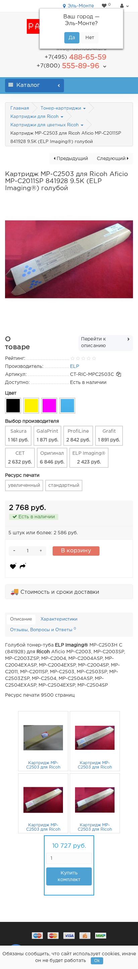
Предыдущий (71, 159)
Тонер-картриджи (61, 108)
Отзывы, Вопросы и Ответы (43, 629)
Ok (97, 961)
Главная (19, 108)
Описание (21, 619)
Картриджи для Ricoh (35, 117)
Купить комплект (69, 876)
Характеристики (59, 619)
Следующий (112, 159)
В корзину (76, 550)
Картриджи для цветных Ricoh (45, 125)
